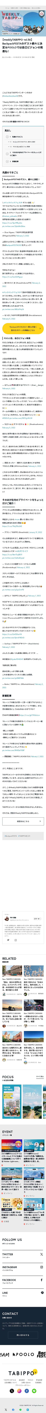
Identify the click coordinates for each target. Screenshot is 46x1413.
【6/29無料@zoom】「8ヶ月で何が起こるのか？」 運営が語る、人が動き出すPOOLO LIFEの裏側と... (34, 1216)
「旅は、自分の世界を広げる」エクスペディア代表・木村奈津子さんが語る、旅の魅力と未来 (12, 986)
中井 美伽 (13, 918)
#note (17, 519)
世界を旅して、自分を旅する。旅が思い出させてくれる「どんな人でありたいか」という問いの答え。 (33, 1053)
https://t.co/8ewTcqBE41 (12, 554)
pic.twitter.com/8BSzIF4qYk (13, 309)
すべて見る (40, 1077)
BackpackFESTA (11, 836)
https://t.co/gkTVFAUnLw (29, 715)
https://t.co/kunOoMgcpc (12, 277)
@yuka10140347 (17, 659)
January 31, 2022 (35, 532)
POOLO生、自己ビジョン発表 (20, 146)
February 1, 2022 (34, 596)
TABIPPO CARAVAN (13, 979)
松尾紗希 (19, 1060)
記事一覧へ (37, 919)
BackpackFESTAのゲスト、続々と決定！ (23, 142)
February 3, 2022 (22, 236)
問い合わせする (23, 1335)
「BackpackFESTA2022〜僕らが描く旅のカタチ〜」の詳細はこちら (23, 328)
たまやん (19, 994)
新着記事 (14, 161)
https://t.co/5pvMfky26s (12, 223)
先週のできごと (16, 137)
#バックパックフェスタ (13, 202)
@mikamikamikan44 (10, 96)
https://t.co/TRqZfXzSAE (12, 526)
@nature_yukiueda (10, 216)
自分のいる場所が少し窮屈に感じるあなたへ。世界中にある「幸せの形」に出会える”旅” (12, 1052)
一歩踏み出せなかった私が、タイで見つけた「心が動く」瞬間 (33, 1019)
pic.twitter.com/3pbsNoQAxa (13, 226)
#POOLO (5, 418)
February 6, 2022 (8, 388)
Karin (39, 1062)
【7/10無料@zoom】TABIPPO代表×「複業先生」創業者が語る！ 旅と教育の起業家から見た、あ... (34, 1157)
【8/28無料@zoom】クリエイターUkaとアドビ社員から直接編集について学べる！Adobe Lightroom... (11, 1157)
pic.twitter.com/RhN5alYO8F (13, 750)
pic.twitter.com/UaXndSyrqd (13, 558)
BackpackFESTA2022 (14, 245)
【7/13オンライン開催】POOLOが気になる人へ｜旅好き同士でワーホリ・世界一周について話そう (11, 1186)
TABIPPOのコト (24, 836)
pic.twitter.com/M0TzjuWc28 (21, 418)
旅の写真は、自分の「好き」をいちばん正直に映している (12, 1019)
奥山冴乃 (19, 1026)
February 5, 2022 (8, 319)
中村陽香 (41, 1026)
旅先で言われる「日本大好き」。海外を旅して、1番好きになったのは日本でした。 (33, 986)
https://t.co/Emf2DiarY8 (12, 634)
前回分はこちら (23, 821)
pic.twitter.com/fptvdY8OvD (13, 637)
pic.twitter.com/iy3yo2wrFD (13, 589)
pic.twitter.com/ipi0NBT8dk (13, 678)
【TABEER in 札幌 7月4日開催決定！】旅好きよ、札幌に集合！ (11, 1215)
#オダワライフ (22, 551)
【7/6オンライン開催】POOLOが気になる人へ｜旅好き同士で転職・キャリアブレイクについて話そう (34, 1187)
